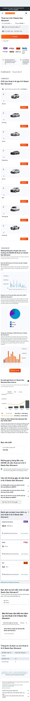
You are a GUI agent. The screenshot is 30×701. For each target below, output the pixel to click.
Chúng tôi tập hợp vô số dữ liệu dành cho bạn (13, 693)
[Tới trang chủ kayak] (10, 13)
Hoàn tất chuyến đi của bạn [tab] (10, 623)
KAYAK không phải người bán (10, 690)
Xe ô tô (10, 672)
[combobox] (7, 23)
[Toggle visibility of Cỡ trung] (13, 324)
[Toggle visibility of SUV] (12, 326)
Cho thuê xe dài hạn (9, 633)
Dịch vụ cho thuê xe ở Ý (6, 673)
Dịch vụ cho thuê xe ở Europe (20, 672)
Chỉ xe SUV (5, 41)
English (16, 9)
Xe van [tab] (20, 392)
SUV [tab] (15, 392)
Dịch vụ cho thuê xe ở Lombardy (20, 673)
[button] (28, 8)
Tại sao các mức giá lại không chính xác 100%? (13, 696)
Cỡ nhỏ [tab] (10, 392)
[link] (15, 370)
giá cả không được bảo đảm (8, 686)
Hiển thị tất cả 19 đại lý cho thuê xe (10, 582)
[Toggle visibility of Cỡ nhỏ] (12, 322)
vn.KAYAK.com (5, 672)
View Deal (24, 107)
